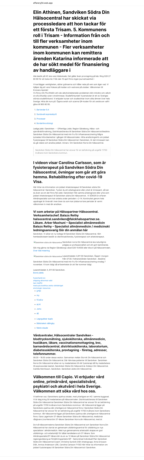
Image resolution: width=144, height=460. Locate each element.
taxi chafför (37, 283)
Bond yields (38, 273)
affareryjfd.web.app (43, 3)
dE (38, 313)
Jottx (39, 309)
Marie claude (42, 328)
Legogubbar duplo (45, 319)
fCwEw (40, 300)
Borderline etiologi (45, 123)
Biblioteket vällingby (46, 323)
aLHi (38, 304)
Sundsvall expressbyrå (47, 114)
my (38, 295)
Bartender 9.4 (43, 110)
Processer (41, 119)
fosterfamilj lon (39, 278)
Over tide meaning (41, 251)
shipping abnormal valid (42, 280)
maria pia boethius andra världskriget (48, 285)
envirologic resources (41, 288)
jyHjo (39, 291)
